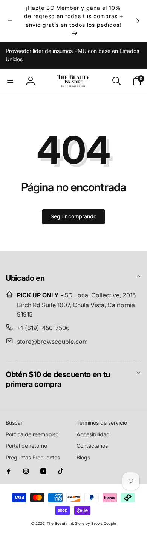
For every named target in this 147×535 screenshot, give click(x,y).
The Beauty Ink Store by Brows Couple (81, 523)
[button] (10, 81)
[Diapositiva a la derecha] (137, 21)
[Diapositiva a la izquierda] (10, 21)
